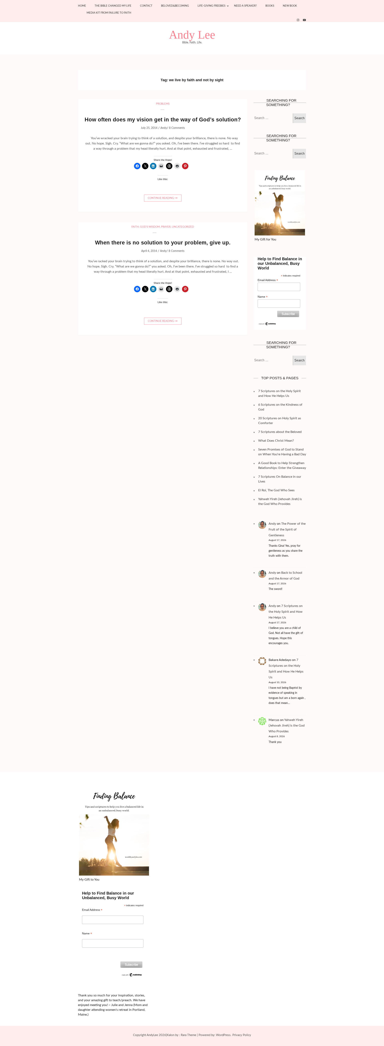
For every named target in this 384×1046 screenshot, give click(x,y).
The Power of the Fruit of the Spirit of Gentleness (287, 529)
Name (263, 297)
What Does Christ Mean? (276, 440)
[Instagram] (298, 20)
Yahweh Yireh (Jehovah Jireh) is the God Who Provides (287, 725)
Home (82, 6)
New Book (290, 6)
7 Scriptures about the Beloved (280, 431)
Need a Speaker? (245, 6)
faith (135, 227)
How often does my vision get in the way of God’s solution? (163, 120)
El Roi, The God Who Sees (276, 490)
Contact (146, 6)
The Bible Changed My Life (113, 6)
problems (163, 104)
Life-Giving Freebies (211, 6)
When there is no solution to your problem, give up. (163, 243)
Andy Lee (192, 35)
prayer (166, 227)
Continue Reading (161, 198)
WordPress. (223, 1035)
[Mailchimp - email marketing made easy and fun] (267, 323)
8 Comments (177, 128)
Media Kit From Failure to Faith (109, 13)
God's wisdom (150, 227)
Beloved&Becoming (175, 6)
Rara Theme (188, 1035)
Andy (163, 128)
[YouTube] (304, 20)
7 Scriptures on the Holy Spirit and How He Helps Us (286, 611)
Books (269, 6)
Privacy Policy (241, 1035)
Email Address (268, 280)
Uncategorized (183, 227)
